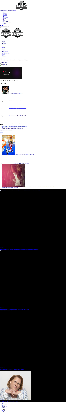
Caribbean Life (5, 15)
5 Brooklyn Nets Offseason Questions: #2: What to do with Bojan (24, 154)
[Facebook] (0, 25)
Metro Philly (4, 16)
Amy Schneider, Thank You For (9, 401)
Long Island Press (4, 46)
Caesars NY (4, 23)
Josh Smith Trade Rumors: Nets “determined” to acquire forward (21, 163)
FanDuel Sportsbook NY (6, 21)
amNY (4, 12)
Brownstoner (4, 14)
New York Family (5, 17)
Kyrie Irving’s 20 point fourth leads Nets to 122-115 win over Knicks (17, 115)
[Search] (8, 26)
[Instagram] (3, 405)
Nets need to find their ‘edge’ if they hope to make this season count (13, 128)
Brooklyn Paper (4, 43)
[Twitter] (2, 405)
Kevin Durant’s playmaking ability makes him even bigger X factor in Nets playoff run (16, 126)
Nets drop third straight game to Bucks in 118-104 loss (15, 93)
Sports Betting (3, 50)
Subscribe (1, 132)
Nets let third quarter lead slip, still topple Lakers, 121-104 (17, 108)
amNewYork (1, 247)
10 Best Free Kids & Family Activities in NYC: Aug (12, 369)
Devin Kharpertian (4, 62)
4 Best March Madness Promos (7, 22)
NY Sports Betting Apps (6, 20)
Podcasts (3, 19)
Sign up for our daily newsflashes (6, 130)
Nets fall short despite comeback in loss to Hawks (15, 100)
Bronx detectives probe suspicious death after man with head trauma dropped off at (19, 249)
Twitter (3, 411)
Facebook (3, 410)
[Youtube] (2, 25)
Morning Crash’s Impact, (10, 187)
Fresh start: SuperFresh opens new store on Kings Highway (14, 309)
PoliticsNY (4, 18)
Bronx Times (4, 13)
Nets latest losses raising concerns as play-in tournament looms (11, 127)
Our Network (3, 41)
